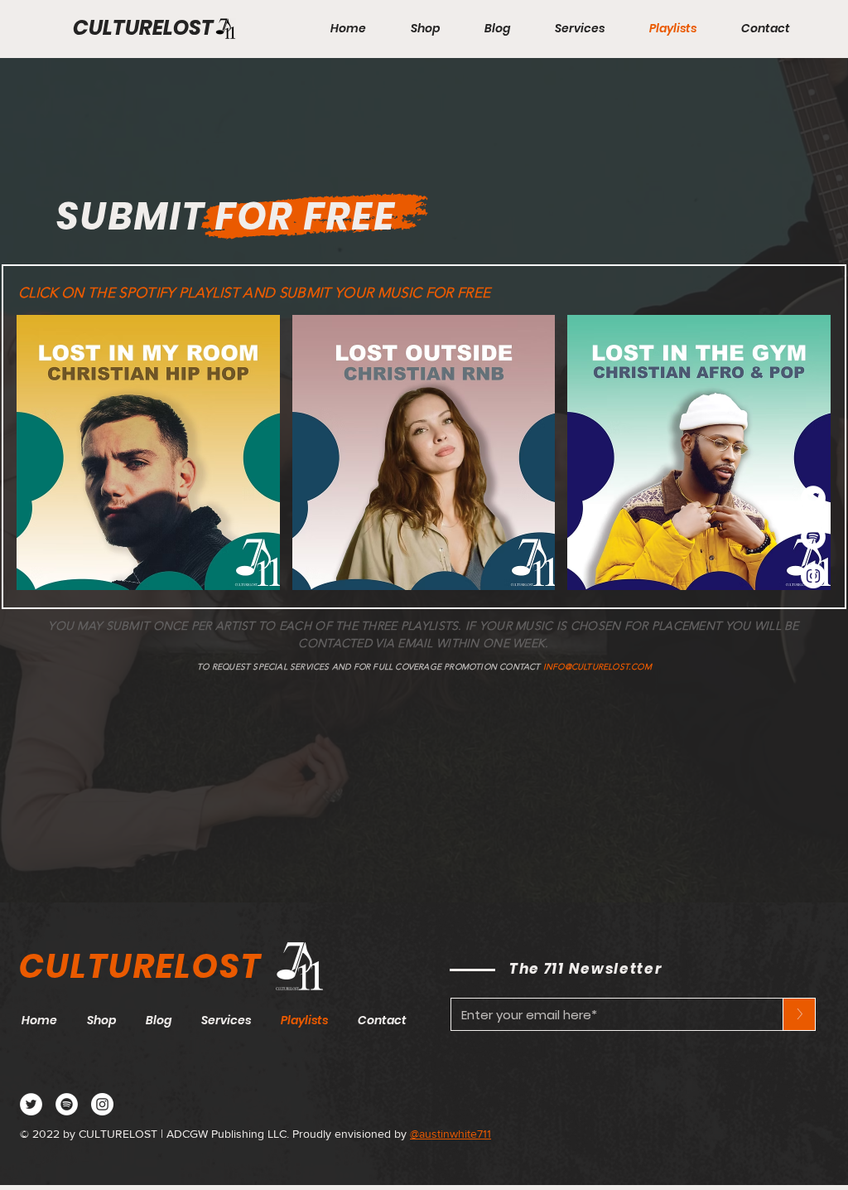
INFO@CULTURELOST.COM (597, 666)
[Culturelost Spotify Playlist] (66, 1104)
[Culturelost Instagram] (102, 1104)
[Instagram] (813, 576)
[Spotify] (813, 537)
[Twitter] (813, 498)
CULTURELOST (143, 27)
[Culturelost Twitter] (31, 1104)
